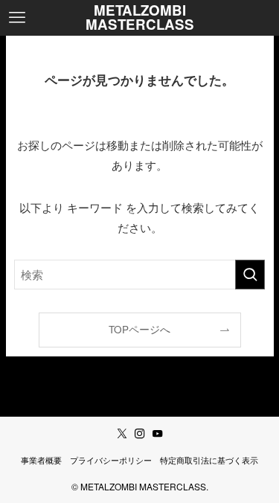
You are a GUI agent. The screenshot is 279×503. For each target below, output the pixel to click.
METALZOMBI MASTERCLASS (140, 18)
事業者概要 (41, 460)
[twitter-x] (122, 433)
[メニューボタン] (17, 18)
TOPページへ (139, 329)
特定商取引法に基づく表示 (209, 460)
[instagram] (140, 433)
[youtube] (157, 433)
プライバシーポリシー (111, 460)
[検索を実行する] (250, 274)
